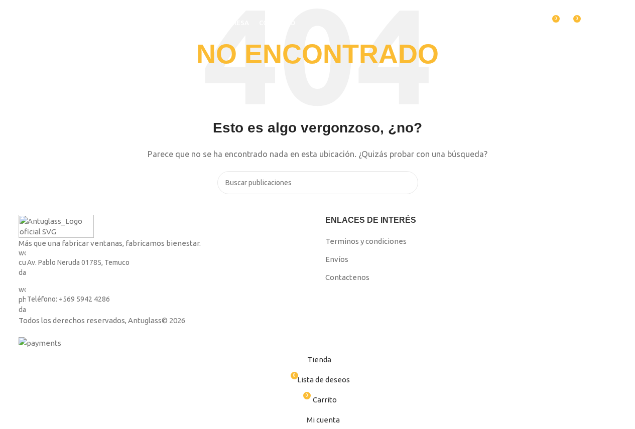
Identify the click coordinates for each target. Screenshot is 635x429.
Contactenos (347, 277)
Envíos (336, 259)
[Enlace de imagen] (56, 225)
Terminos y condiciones (366, 241)
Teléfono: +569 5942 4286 (68, 300)
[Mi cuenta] (533, 23)
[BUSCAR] (509, 23)
